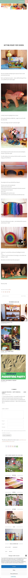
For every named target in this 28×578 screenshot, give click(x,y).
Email (3, 424)
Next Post (23, 296)
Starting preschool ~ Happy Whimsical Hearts (11, 392)
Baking (10, 551)
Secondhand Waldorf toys (6, 322)
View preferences (14, 573)
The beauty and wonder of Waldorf (8, 380)
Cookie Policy (13, 576)
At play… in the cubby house (7, 351)
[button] (26, 555)
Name (3, 420)
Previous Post (5, 296)
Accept (14, 566)
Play (6, 551)
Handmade (15, 547)
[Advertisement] (14, 28)
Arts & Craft (8, 547)
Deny (14, 570)
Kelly (10, 289)
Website (3, 427)
